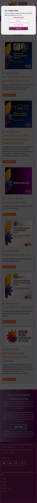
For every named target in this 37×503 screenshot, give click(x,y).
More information (18, 17)
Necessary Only (18, 25)
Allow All (18, 28)
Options (18, 21)
